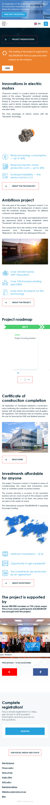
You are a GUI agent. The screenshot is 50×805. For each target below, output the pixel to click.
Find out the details (14, 14)
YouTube (9, 672)
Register (25, 731)
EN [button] (39, 24)
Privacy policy (7, 768)
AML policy (6, 782)
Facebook (40, 672)
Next (46, 638)
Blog (4, 797)
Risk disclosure (8, 763)
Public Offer (7, 778)
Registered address (9, 787)
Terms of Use (7, 773)
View (7, 68)
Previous (3, 638)
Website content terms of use (14, 792)
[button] (46, 24)
